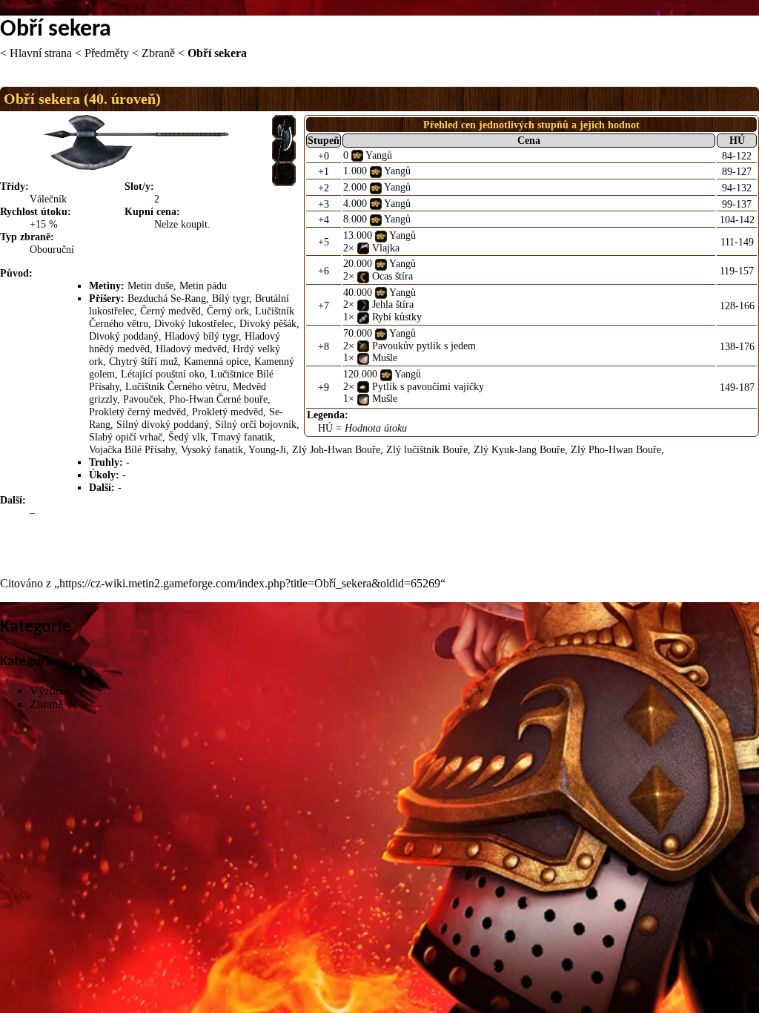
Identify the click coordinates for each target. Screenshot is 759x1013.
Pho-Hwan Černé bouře (218, 399)
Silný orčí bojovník (255, 424)
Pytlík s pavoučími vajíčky (428, 386)
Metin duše (150, 285)
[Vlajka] (363, 248)
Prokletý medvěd (227, 412)
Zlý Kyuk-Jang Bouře (519, 449)
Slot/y (137, 186)
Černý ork (228, 311)
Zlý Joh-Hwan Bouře (336, 449)
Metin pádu (203, 285)
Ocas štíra (392, 276)
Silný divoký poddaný (162, 424)
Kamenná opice (216, 361)
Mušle (384, 357)
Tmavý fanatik (242, 437)
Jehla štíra (393, 304)
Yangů (378, 155)
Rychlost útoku (33, 211)
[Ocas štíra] (363, 276)
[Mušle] (363, 357)
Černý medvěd (170, 311)
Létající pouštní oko (163, 374)
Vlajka (386, 248)
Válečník (48, 199)
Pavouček (143, 399)
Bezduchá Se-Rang (166, 298)
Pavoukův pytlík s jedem (424, 346)
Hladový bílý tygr (202, 336)
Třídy (12, 186)
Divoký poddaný (124, 336)
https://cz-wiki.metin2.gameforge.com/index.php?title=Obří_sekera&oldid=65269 (249, 583)
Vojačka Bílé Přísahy (132, 449)
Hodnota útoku (376, 428)
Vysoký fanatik (212, 449)
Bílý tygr (230, 298)
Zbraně (158, 53)
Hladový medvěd (191, 348)
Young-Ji (267, 449)
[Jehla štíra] (363, 304)
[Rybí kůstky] (363, 317)
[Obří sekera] (284, 149)
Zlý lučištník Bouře (427, 449)
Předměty (106, 53)
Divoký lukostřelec (193, 323)
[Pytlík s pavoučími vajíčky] (363, 386)
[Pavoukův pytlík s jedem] (363, 346)
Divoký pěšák (267, 323)
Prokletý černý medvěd (137, 412)
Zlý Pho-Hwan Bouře (616, 449)
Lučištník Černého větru (176, 386)
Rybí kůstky (397, 317)
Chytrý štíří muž (143, 361)
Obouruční (52, 249)
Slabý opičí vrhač (125, 437)
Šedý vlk (186, 437)
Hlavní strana (41, 53)
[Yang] (357, 155)
